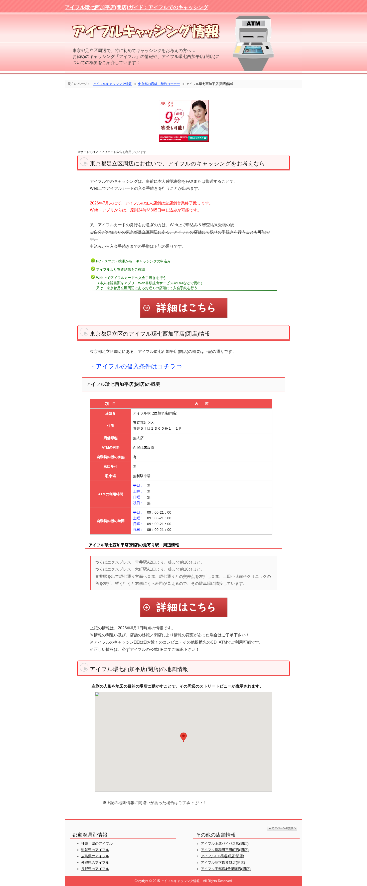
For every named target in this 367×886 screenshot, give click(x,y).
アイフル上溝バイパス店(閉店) (225, 844)
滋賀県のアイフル (95, 850)
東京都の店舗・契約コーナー (159, 84)
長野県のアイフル (95, 869)
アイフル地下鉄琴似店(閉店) (223, 863)
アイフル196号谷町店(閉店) (222, 856)
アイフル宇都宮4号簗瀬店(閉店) (226, 869)
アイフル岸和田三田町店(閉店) (225, 850)
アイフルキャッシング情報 (112, 84)
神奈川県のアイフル (97, 844)
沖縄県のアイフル (95, 863)
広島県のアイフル (95, 856)
